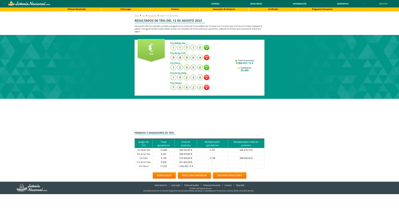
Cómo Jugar (125, 9)
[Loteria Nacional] (29, 5)
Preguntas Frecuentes (322, 9)
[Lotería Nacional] (32, 191)
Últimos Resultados (77, 9)
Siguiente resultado (229, 175)
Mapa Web (240, 185)
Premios (175, 9)
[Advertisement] (199, 113)
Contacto (228, 185)
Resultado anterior (194, 175)
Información (300, 3)
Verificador (273, 9)
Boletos (383, 3)
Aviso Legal (175, 185)
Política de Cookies (191, 185)
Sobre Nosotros (161, 185)
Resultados (256, 3)
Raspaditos (343, 3)
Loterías (215, 3)
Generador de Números (224, 9)
